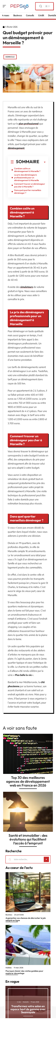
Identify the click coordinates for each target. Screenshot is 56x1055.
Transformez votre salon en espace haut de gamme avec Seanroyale (28, 1009)
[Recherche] (41, 6)
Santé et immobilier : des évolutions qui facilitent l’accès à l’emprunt (28, 839)
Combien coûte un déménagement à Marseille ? (27, 170)
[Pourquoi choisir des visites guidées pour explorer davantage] (28, 945)
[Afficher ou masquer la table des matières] (42, 162)
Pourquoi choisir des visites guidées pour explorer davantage (24, 972)
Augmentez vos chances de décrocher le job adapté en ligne (26, 919)
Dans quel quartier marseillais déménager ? (27, 191)
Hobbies (9, 968)
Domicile (10, 57)
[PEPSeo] (19, 6)
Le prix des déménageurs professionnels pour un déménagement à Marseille (26, 177)
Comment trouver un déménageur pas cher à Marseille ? (29, 185)
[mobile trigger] (5, 6)
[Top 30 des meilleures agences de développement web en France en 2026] (28, 753)
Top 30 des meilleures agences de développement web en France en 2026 (28, 781)
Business (9, 915)
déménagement (16, 148)
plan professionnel (29, 123)
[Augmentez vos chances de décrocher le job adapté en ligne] (28, 892)
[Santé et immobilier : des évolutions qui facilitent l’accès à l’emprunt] (28, 811)
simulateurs (26, 286)
